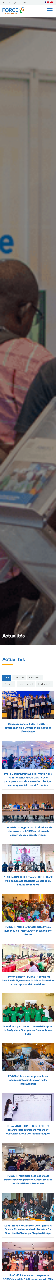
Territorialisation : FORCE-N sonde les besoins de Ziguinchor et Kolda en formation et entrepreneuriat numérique (28, 980)
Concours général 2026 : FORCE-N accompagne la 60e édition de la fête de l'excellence (28, 727)
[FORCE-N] (28, 705)
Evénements (35, 678)
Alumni (30, 3)
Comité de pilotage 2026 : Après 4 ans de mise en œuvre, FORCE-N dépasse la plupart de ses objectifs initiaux (28, 831)
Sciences (9, 684)
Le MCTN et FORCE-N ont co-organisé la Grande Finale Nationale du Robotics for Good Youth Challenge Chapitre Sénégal (28, 1229)
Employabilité (44, 684)
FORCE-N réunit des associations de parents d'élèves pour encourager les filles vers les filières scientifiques (28, 1179)
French (47, 2)
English (51, 2)
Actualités (19, 678)
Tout (7, 677)
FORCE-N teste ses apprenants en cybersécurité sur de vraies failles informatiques (28, 1080)
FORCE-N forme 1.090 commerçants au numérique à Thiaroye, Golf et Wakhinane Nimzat (28, 930)
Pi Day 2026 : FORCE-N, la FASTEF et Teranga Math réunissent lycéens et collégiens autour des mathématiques (28, 1129)
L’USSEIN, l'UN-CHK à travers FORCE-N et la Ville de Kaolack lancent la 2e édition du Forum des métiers (28, 880)
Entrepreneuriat (26, 684)
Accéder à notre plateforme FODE (15, 3)
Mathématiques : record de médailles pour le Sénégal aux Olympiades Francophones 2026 (28, 1030)
